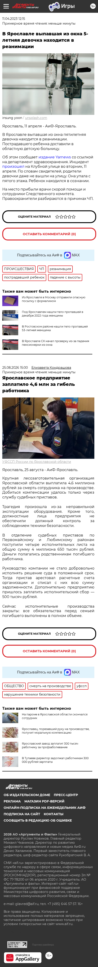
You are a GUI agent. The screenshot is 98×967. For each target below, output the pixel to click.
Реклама (12, 801)
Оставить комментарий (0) (49, 234)
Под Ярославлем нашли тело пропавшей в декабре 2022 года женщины (52, 313)
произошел (13, 166)
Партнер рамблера (43, 944)
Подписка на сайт (22, 814)
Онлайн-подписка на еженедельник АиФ (44, 808)
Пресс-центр (66, 795)
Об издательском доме (27, 795)
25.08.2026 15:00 (15, 368)
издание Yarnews (55, 157)
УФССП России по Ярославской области (36, 462)
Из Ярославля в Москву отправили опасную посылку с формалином (53, 299)
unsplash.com (36, 118)
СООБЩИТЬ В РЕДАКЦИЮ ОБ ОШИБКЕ (38, 820)
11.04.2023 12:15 (13, 19)
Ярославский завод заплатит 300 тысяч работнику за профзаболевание (50, 745)
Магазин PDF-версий (44, 801)
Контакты (53, 814)
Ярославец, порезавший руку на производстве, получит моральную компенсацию (56, 730)
